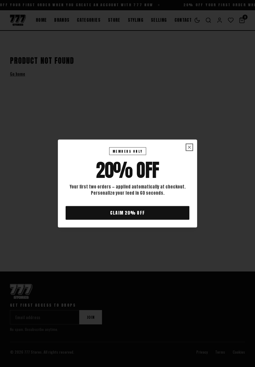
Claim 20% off (127, 213)
